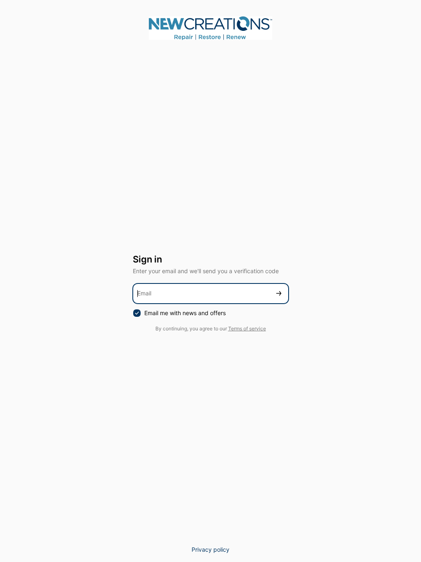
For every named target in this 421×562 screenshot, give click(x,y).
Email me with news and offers (185, 312)
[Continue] (279, 293)
